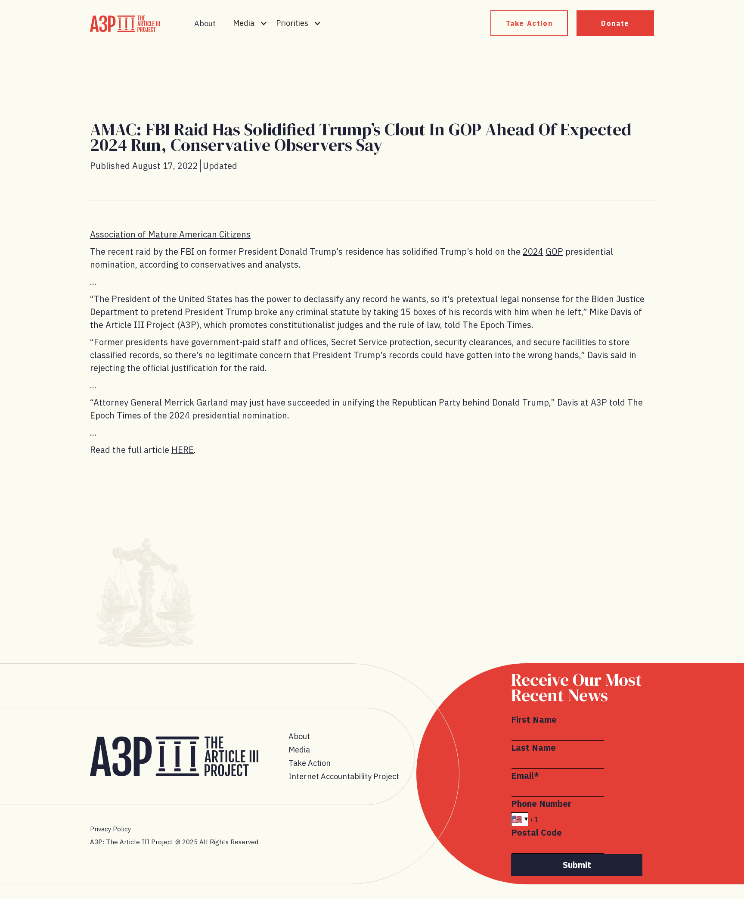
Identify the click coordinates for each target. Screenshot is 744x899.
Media (299, 750)
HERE (182, 450)
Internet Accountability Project (343, 776)
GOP (554, 251)
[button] (250, 23)
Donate (615, 23)
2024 (533, 251)
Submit (577, 865)
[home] (125, 24)
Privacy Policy (110, 829)
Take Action (529, 23)
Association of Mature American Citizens (170, 234)
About (205, 23)
